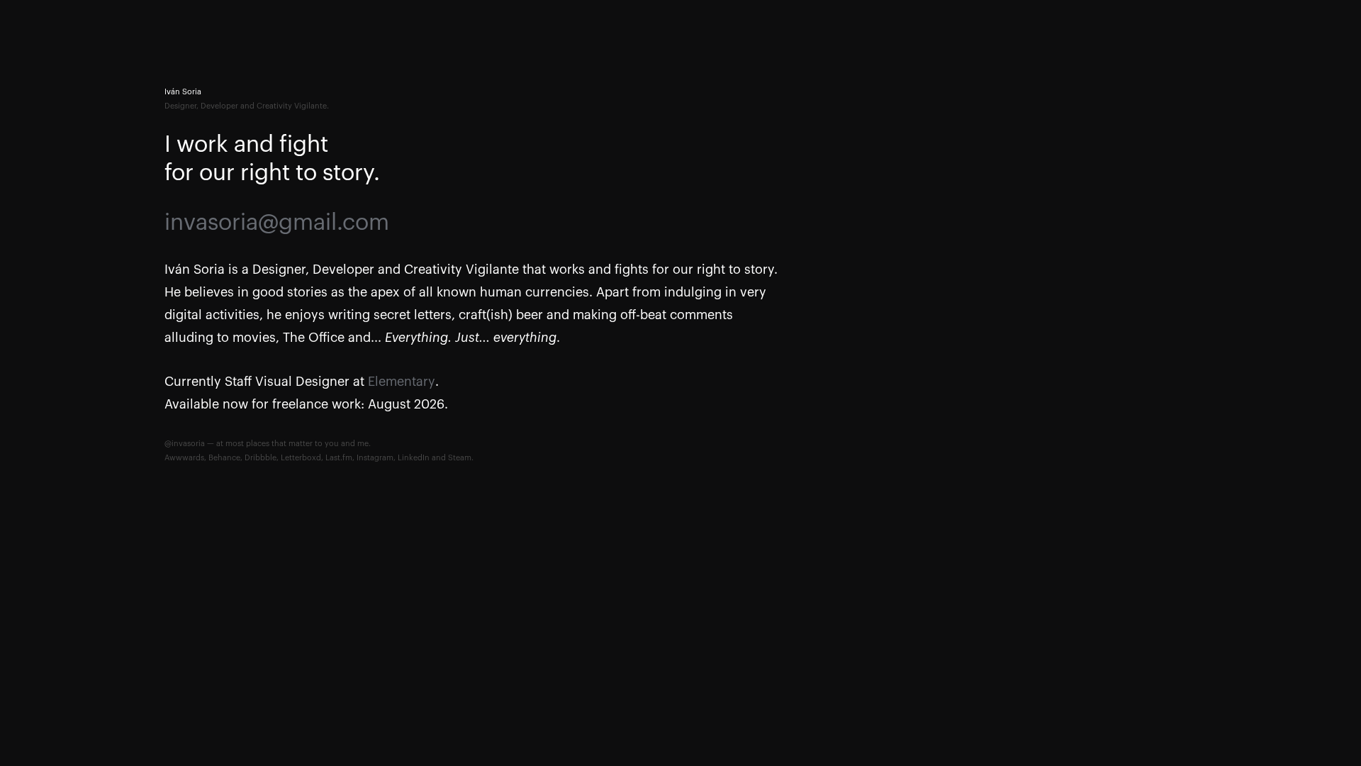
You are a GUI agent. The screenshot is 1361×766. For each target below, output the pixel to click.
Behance (224, 458)
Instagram (375, 458)
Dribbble (260, 458)
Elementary (401, 381)
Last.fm (338, 458)
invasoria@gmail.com (276, 222)
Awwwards (184, 458)
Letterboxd (301, 458)
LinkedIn (414, 458)
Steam (459, 458)
